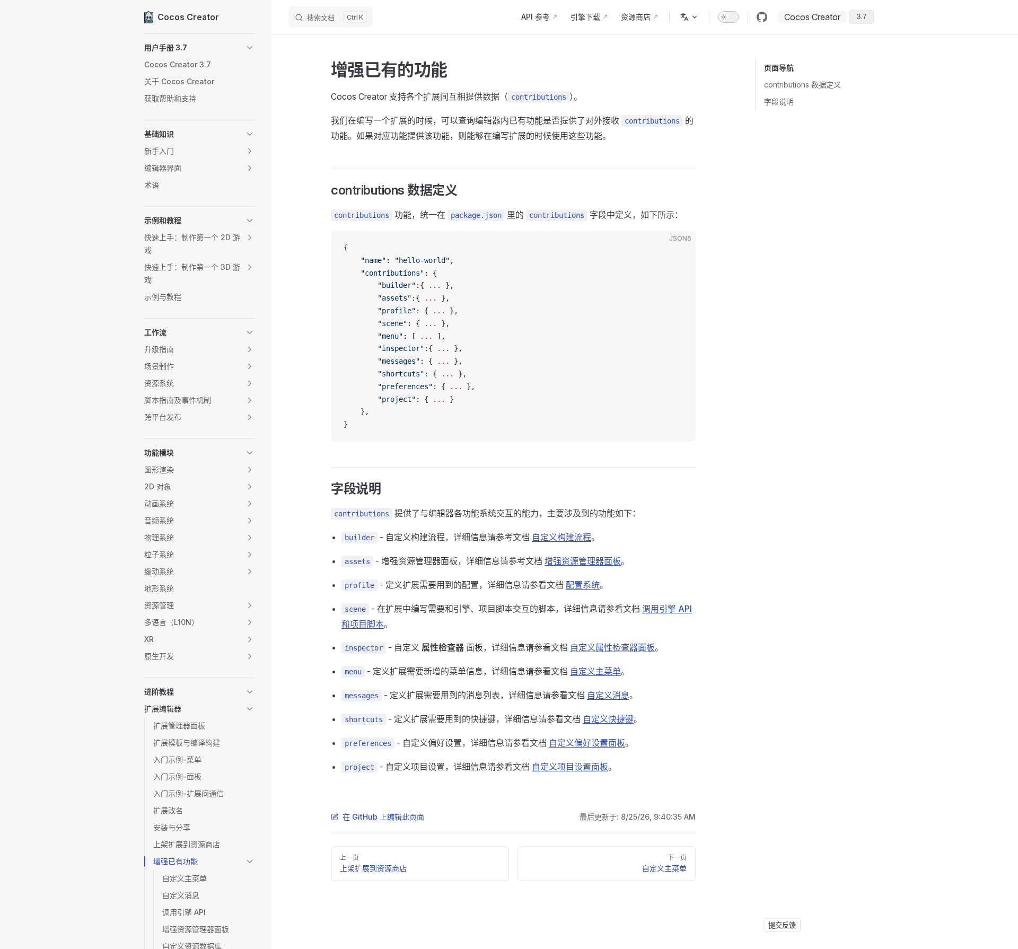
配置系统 (583, 584)
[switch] (728, 17)
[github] (761, 17)
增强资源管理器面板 (583, 561)
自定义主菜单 (595, 671)
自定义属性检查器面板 (612, 647)
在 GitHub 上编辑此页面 (383, 816)
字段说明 (779, 101)
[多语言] (689, 17)
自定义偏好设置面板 (587, 742)
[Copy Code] (678, 248)
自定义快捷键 (608, 719)
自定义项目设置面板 (570, 766)
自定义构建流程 (561, 537)
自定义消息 (608, 695)
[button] (199, 47)
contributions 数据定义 (802, 84)
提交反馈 (782, 925)
